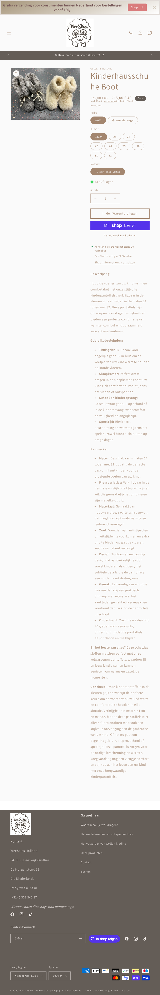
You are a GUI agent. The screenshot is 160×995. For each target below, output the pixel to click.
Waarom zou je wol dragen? (99, 825)
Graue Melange (123, 120)
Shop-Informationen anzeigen (115, 262)
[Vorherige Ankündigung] (8, 55)
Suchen (86, 871)
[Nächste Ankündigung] (151, 55)
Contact (86, 862)
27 (96, 146)
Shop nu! (137, 7)
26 (128, 137)
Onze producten (91, 853)
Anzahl (94, 190)
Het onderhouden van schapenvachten (107, 834)
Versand (109, 101)
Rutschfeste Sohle (108, 172)
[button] (8, 32)
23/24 (99, 137)
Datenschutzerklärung (97, 990)
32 (110, 155)
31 (96, 155)
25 (115, 137)
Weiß (98, 120)
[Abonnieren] (80, 938)
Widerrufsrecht (73, 990)
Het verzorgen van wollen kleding (103, 843)
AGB (116, 990)
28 (110, 146)
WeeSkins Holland (29, 990)
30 (138, 146)
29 (124, 146)
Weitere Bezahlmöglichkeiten (120, 235)
